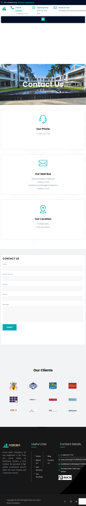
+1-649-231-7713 (43, 134)
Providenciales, (43, 224)
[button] (43, 19)
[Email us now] (55, 7)
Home (36, 92)
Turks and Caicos (43, 227)
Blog (49, 456)
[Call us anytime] (12, 7)
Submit (10, 327)
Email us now (64, 7)
